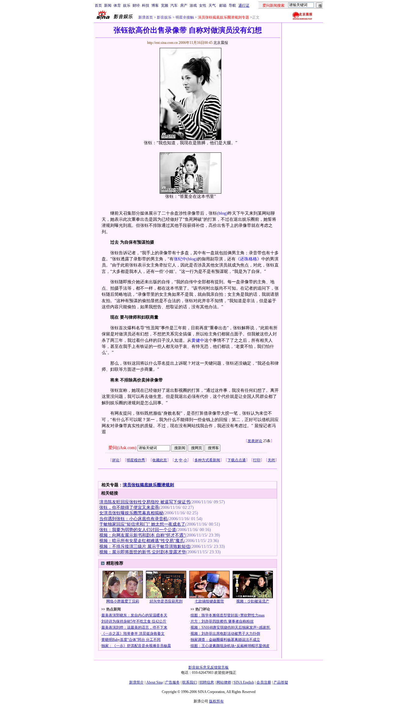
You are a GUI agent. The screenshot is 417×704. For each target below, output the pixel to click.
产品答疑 (281, 682)
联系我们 (189, 682)
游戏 (193, 5)
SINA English (244, 682)
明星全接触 (184, 17)
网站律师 (223, 682)
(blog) (222, 213)
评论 (115, 460)
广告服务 (172, 682)
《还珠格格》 (248, 259)
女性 (202, 5)
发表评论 (255, 441)
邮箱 (223, 5)
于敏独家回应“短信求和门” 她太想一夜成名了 (142, 524)
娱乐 (126, 5)
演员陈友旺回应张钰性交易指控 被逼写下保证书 (144, 502)
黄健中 (197, 340)
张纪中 (180, 259)
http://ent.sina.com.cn (163, 43)
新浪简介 (136, 682)
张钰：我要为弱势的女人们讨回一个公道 (137, 529)
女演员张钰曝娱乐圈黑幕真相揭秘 (131, 513)
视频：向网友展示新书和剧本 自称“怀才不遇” (142, 535)
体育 (117, 5)
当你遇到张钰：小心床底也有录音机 (133, 518)
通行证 (243, 5)
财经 (136, 5)
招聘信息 (206, 682)
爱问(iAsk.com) (122, 447)
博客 (155, 5)
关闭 (271, 460)
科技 (145, 5)
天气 (212, 5)
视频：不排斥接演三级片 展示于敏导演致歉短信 (144, 546)
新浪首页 (145, 17)
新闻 (107, 5)
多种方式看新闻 (207, 460)
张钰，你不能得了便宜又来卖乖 (129, 507)
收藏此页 (159, 460)
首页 (98, 5)
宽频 (164, 5)
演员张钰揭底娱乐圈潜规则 (148, 485)
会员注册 (263, 682)
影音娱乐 (164, 17)
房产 (183, 5)
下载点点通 (236, 460)
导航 (232, 5)
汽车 (174, 5)
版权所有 (216, 701)
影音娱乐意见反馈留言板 (208, 667)
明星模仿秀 (136, 460)
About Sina (154, 682)
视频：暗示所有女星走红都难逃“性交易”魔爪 (141, 540)
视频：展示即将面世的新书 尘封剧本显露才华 (142, 552)
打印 (256, 460)
